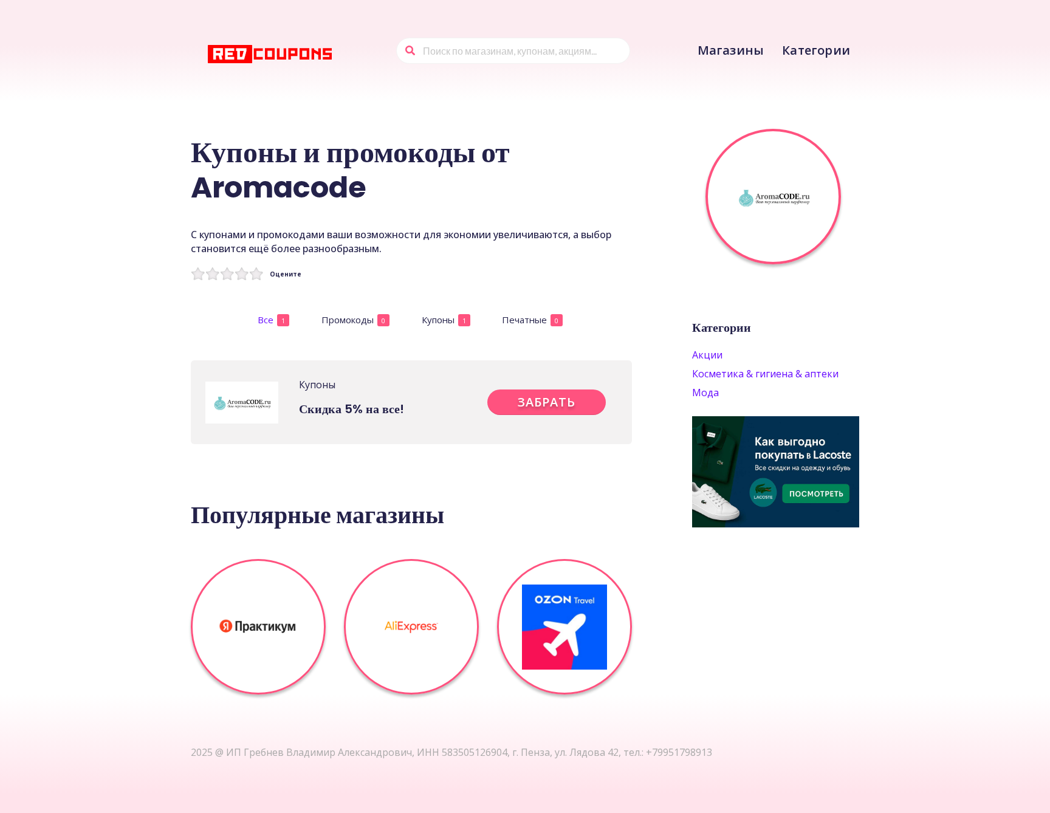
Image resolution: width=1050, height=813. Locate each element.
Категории (816, 50)
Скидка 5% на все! (351, 408)
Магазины (731, 50)
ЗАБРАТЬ (546, 402)
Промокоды (353, 320)
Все (271, 320)
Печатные (530, 320)
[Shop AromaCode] (773, 197)
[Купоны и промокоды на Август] (264, 52)
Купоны (444, 320)
